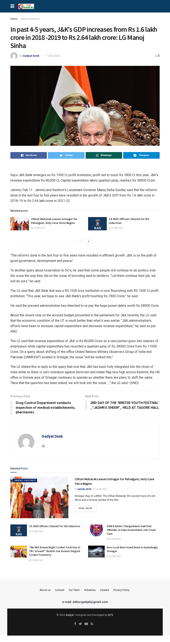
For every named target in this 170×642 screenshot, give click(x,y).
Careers (104, 590)
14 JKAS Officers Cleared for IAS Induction (54, 526)
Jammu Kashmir (30, 18)
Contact (59, 590)
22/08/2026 (39, 228)
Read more (85, 508)
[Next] (89, 241)
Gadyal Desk (31, 55)
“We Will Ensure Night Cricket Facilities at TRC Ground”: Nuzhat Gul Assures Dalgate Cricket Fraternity (54, 551)
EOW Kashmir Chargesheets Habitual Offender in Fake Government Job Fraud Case (131, 529)
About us (45, 590)
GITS (110, 615)
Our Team (74, 590)
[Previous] (81, 241)
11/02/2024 (53, 55)
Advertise (90, 590)
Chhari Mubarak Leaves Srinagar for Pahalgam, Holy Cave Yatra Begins (54, 221)
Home (13, 18)
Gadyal (70, 615)
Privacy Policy (121, 590)
